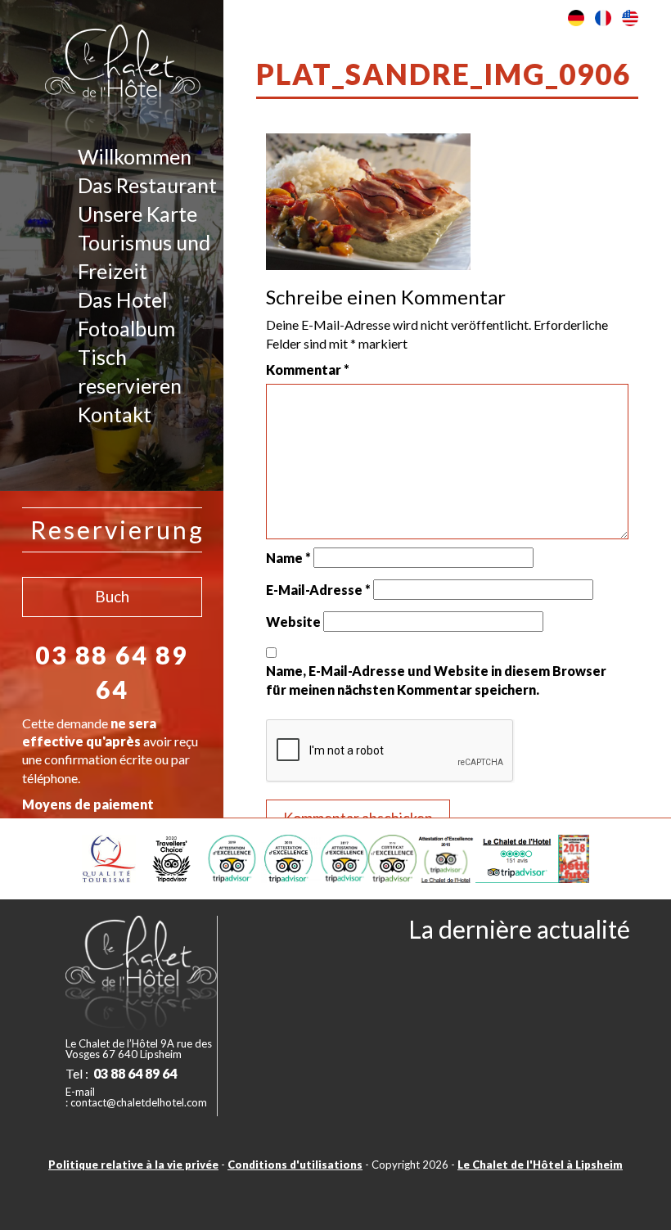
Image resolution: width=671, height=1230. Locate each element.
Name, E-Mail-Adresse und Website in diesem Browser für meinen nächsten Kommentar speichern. (436, 679)
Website (293, 621)
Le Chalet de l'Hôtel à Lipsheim (540, 1164)
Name (288, 557)
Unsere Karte (137, 213)
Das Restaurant (147, 185)
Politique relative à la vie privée (133, 1164)
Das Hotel (122, 299)
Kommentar (307, 369)
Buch (112, 596)
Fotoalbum (126, 328)
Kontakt (114, 414)
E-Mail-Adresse (318, 589)
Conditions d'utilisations (295, 1164)
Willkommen (134, 156)
